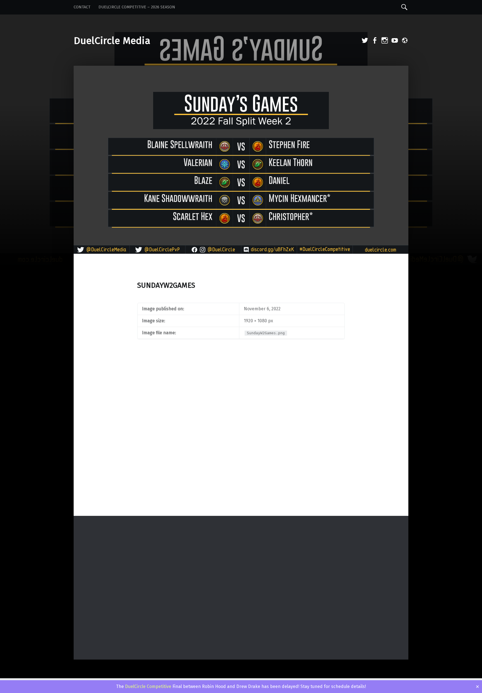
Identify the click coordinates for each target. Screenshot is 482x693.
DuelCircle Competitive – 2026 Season (136, 7)
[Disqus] (241, 443)
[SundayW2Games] (241, 69)
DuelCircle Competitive (148, 686)
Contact (82, 7)
